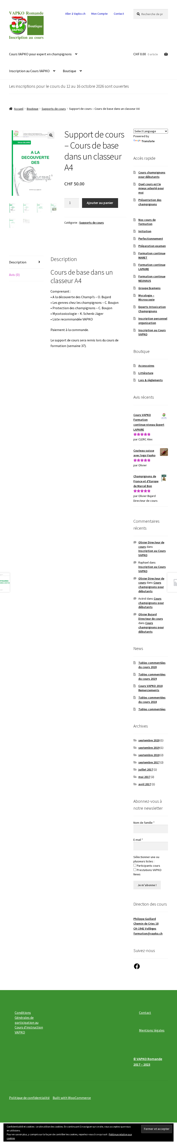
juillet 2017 (145, 769)
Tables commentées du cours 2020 (152, 665)
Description (17, 262)
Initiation (144, 231)
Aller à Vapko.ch (75, 14)
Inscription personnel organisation (152, 321)
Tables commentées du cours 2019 (152, 676)
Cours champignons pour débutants (151, 174)
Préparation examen (152, 246)
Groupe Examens (149, 288)
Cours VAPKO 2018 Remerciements (150, 688)
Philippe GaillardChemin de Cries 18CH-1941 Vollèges (145, 923)
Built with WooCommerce (72, 1098)
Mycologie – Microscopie (146, 297)
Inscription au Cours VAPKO (29, 71)
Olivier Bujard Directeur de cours (150, 616)
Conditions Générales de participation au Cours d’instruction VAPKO (29, 1022)
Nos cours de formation (147, 222)
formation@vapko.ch (148, 933)
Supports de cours (54, 109)
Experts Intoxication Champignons (152, 309)
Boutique (69, 71)
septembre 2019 (149, 748)
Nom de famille (144, 823)
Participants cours (148, 866)
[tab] (26, 262)
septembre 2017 (149, 762)
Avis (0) (14, 274)
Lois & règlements (150, 380)
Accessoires (146, 366)
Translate (148, 141)
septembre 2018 (149, 755)
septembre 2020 (149, 740)
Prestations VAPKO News (147, 872)
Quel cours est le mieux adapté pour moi (151, 188)
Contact (119, 14)
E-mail (138, 840)
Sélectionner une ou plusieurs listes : (146, 859)
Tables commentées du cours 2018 (152, 700)
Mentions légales (151, 1030)
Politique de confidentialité (29, 1098)
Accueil (18, 109)
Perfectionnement (150, 238)
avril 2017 (144, 784)
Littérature (145, 373)
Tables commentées (152, 709)
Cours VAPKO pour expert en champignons (40, 54)
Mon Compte (99, 14)
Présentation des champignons (149, 202)
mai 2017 (144, 777)
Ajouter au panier (100, 203)
